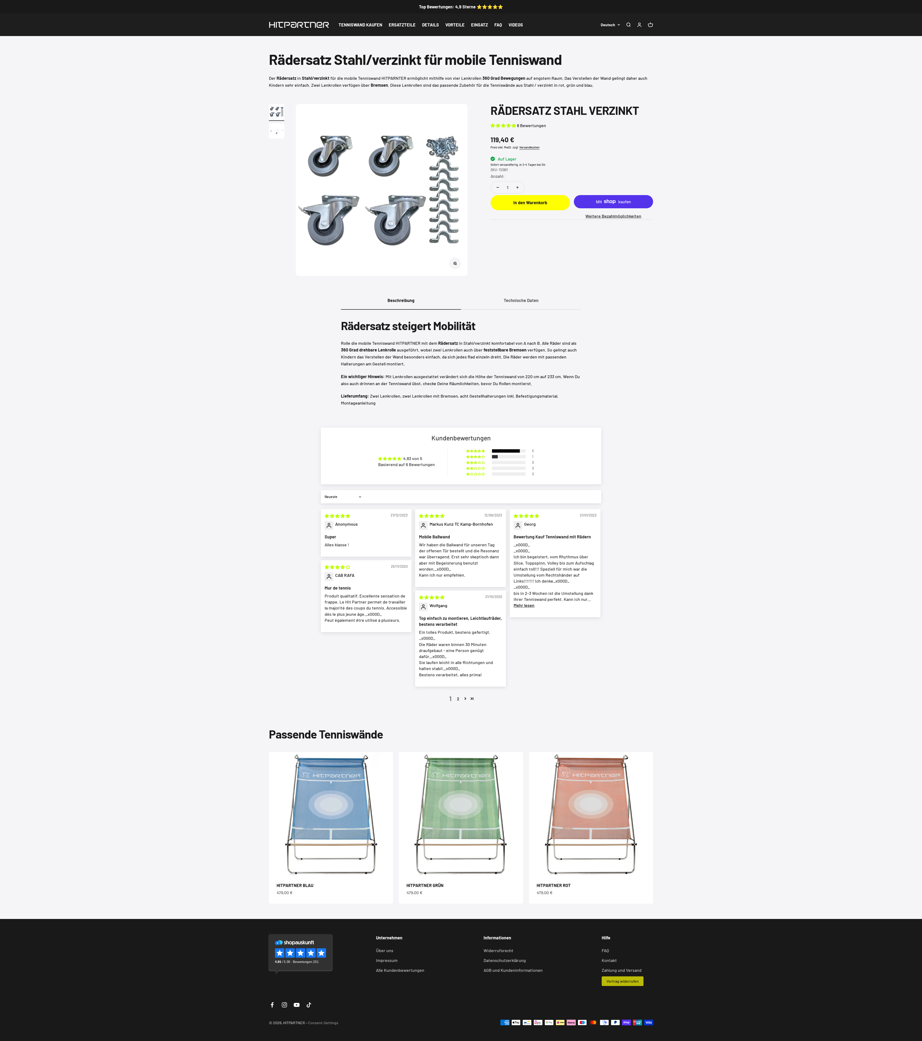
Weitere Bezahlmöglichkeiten (613, 216)
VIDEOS (516, 24)
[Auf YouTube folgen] (296, 1005)
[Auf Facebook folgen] (272, 1005)
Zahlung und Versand (622, 970)
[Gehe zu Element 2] (276, 131)
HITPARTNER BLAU (295, 885)
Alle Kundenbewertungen (400, 970)
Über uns (384, 950)
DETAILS (430, 24)
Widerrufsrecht (498, 950)
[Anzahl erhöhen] (517, 187)
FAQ (498, 24)
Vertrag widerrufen (623, 981)
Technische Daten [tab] (521, 300)
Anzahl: (497, 176)
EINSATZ (479, 24)
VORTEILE (455, 24)
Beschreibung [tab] (401, 300)
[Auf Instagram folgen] (284, 1005)
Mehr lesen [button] (524, 605)
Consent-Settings (323, 1022)
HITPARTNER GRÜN (424, 885)
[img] (337, 515)
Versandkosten (529, 147)
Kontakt (609, 960)
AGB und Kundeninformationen (513, 970)
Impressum (387, 960)
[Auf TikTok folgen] (309, 1005)
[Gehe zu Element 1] (276, 112)
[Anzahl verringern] (498, 187)
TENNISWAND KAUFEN (360, 24)
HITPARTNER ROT (554, 885)
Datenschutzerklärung (505, 960)
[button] (504, 125)
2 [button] (458, 698)
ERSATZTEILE (402, 24)
